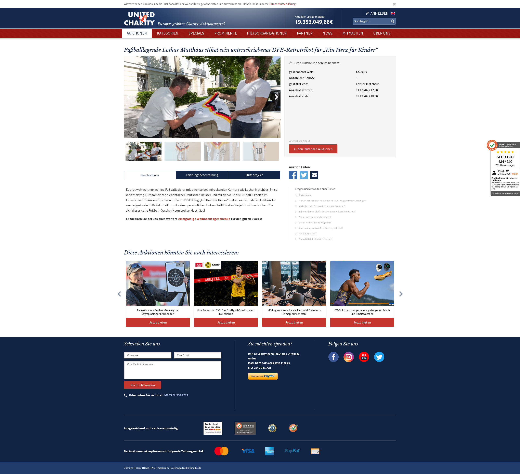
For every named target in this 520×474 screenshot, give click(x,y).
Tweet (304, 175)
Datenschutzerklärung (282, 4)
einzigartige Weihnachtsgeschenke (204, 219)
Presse (138, 467)
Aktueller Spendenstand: (310, 16)
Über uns (128, 467)
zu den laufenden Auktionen (313, 149)
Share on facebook (293, 175)
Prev (128, 97)
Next (276, 97)
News (146, 467)
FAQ (153, 467)
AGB (198, 467)
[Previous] (119, 294)
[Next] (401, 294)
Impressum (163, 467)
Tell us (314, 175)
